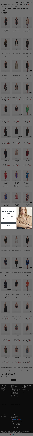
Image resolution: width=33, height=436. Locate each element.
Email (3, 218)
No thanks (8, 225)
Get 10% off (9, 223)
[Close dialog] (31, 208)
